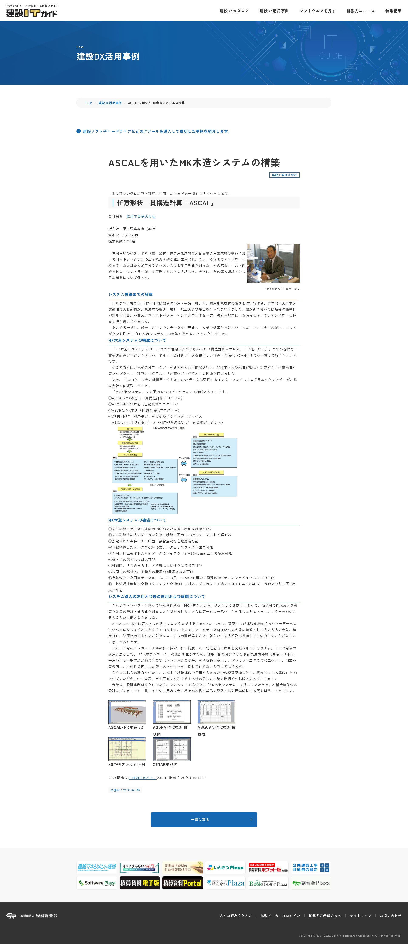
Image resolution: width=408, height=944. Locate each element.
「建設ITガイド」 (143, 777)
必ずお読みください (236, 915)
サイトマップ (360, 915)
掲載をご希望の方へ (325, 915)
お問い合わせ (391, 915)
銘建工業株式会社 (140, 216)
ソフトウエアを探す (318, 10)
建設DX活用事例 (274, 10)
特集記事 (393, 10)
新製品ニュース (361, 10)
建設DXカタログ (234, 10)
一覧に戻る (200, 819)
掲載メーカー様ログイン (280, 915)
